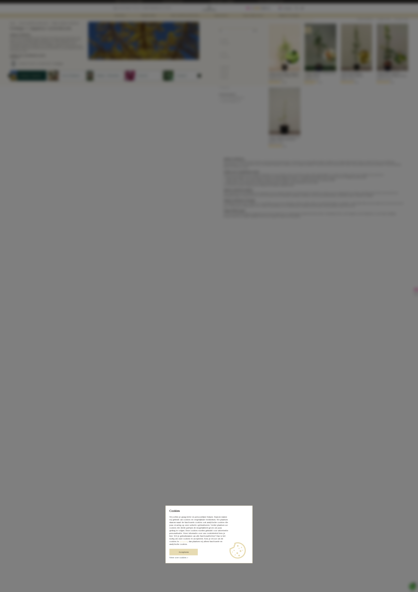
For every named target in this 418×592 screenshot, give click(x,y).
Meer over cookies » (178, 557)
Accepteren (184, 552)
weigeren (184, 541)
